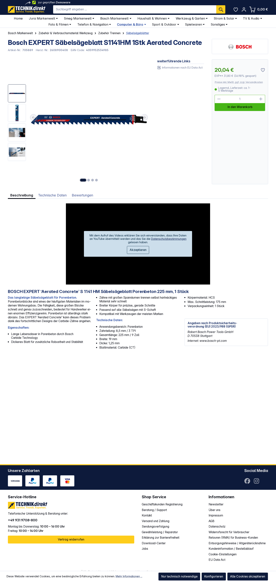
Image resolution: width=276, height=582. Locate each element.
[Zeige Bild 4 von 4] (96, 180)
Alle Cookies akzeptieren (247, 576)
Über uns (214, 510)
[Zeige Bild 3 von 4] (92, 180)
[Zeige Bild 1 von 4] (83, 180)
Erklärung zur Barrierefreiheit (160, 537)
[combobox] (134, 9)
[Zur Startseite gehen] (26, 9)
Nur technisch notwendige (179, 576)
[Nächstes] (144, 117)
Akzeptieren (138, 250)
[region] (78, 121)
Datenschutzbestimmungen (168, 238)
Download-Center (154, 543)
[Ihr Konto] (244, 9)
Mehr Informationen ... (129, 576)
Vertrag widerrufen (71, 539)
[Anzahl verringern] (219, 99)
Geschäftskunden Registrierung (162, 504)
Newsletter (216, 504)
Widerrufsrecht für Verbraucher (229, 532)
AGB (211, 521)
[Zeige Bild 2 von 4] (88, 180)
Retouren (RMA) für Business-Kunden (233, 537)
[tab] (21, 195)
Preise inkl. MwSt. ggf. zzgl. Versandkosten (239, 82)
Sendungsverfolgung (155, 526)
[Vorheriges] (33, 117)
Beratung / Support (154, 510)
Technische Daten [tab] (52, 195)
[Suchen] (220, 9)
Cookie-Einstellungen (223, 554)
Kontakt (147, 515)
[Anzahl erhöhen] (261, 99)
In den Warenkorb (240, 107)
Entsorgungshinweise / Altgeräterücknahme (237, 543)
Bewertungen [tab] (82, 195)
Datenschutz (217, 526)
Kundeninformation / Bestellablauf (231, 548)
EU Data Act (217, 560)
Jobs (145, 548)
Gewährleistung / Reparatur (160, 532)
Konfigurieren (213, 576)
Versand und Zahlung (155, 521)
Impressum (216, 515)
